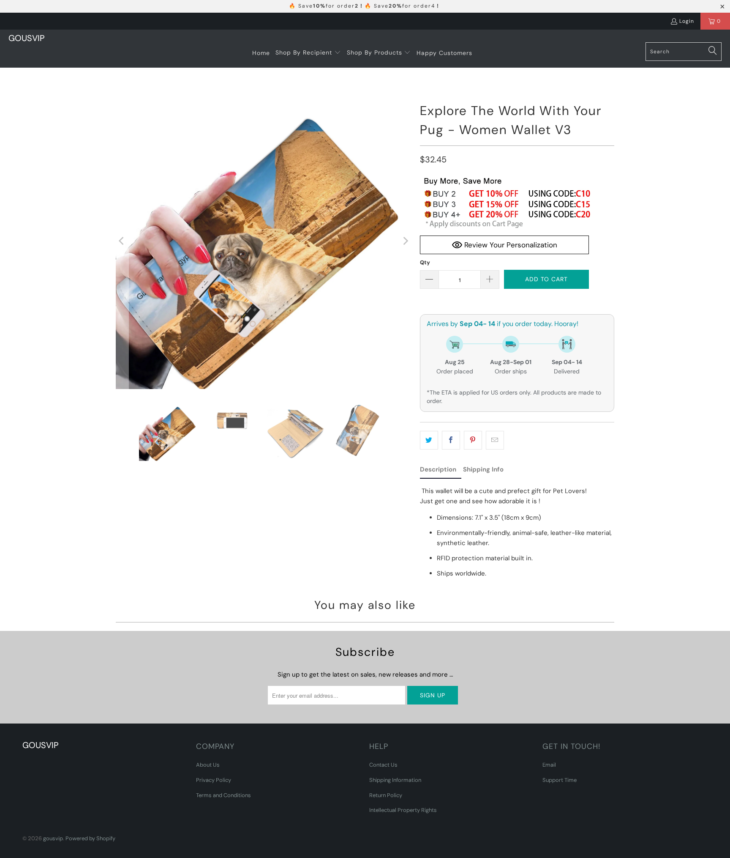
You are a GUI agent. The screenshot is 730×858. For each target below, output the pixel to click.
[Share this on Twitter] (429, 440)
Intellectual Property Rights (403, 810)
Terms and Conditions (223, 795)
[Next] (405, 241)
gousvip (53, 838)
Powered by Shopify (90, 838)
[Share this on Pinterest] (473, 440)
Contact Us (383, 764)
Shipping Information (395, 780)
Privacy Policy (213, 780)
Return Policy (385, 795)
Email (549, 764)
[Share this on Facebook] (451, 440)
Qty (425, 262)
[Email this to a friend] (495, 440)
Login (686, 21)
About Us (208, 764)
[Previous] (122, 241)
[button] (308, 52)
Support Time (559, 780)
